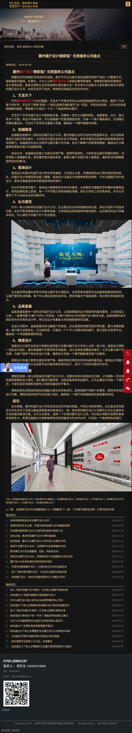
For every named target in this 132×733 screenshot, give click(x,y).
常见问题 (39, 46)
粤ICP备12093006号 (107, 723)
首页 (19, 46)
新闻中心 (28, 46)
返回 (124, 46)
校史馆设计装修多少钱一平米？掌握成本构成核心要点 (39, 615)
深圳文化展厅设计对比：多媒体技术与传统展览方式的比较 (41, 556)
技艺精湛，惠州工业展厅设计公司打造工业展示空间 (37, 541)
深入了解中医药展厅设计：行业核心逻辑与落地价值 (39, 572)
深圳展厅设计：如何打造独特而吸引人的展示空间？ (39, 577)
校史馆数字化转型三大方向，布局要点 (31, 641)
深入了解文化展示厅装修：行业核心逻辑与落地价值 (37, 610)
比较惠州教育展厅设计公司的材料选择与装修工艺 (36, 530)
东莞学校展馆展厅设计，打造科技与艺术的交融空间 (39, 566)
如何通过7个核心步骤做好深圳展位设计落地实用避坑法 (39, 605)
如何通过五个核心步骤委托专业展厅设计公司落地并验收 (40, 631)
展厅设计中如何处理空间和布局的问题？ (31, 561)
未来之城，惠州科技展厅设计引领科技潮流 (33, 536)
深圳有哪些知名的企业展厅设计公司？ (30, 520)
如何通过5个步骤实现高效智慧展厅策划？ (32, 626)
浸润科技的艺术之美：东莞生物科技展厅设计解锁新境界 (40, 525)
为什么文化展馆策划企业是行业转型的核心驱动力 (36, 620)
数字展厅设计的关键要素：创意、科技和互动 (34, 551)
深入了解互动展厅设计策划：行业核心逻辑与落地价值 (39, 590)
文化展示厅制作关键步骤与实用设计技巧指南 (35, 636)
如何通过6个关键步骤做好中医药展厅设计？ (33, 595)
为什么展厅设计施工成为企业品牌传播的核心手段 (36, 600)
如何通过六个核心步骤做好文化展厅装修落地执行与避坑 (41, 646)
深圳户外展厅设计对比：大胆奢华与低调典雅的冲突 (37, 546)
